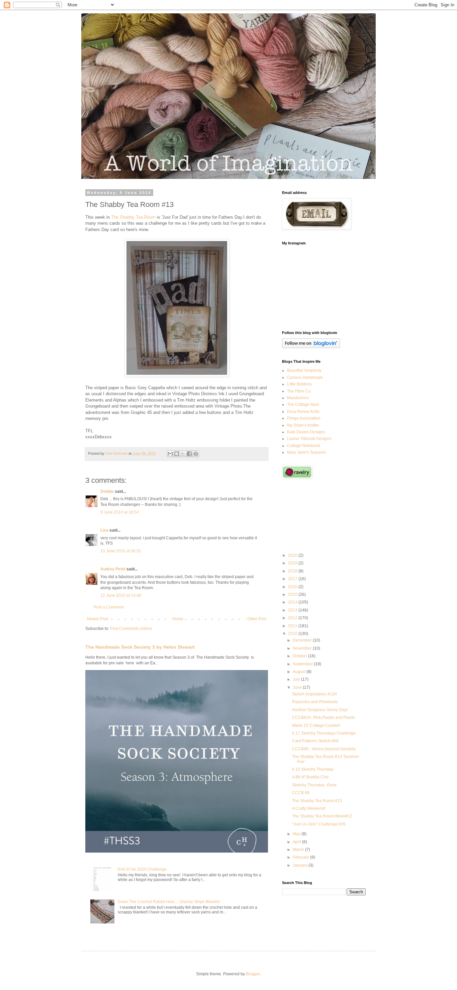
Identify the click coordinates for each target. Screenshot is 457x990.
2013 (293, 610)
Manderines (298, 398)
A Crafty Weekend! (309, 808)
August (299, 671)
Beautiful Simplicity (304, 370)
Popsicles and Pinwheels (315, 701)
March (299, 849)
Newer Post (97, 619)
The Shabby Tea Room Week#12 (322, 816)
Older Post (256, 619)
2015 (293, 594)
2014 (293, 602)
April (297, 842)
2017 (293, 578)
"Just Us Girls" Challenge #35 (319, 824)
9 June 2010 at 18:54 (119, 512)
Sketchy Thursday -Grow (314, 785)
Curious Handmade (305, 377)
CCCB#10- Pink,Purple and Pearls (323, 717)
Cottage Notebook (303, 445)
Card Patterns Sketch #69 (315, 741)
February (301, 857)
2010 (293, 633)
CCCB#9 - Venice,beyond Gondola (324, 749)
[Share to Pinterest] (195, 453)
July (297, 679)
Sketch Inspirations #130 (314, 694)
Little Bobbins (299, 384)
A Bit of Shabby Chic (310, 777)
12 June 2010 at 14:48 (120, 595)
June (298, 687)
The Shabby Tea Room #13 (317, 800)
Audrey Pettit (112, 569)
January (300, 865)
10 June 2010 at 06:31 (120, 551)
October (300, 656)
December (303, 640)
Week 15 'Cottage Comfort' (316, 725)
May (297, 834)
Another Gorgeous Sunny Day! (320, 709)
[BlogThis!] (176, 453)
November (303, 648)
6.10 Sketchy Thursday (313, 769)
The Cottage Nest (303, 404)
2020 (293, 555)
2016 (293, 586)
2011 (293, 626)
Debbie (107, 491)
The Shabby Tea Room (133, 217)
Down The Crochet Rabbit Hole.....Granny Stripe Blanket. (169, 901)
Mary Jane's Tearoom (306, 452)
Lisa (104, 530)
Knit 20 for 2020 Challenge (142, 869)
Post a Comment (109, 607)
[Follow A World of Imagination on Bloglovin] (311, 346)
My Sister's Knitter (303, 425)
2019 (293, 563)
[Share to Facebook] (189, 453)
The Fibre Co (299, 391)
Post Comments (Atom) (131, 628)
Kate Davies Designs (306, 432)
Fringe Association (304, 418)
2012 (293, 618)
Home (177, 619)
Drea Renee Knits (303, 411)
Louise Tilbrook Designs (309, 438)
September (303, 664)
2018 (293, 571)
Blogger (253, 974)
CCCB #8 (300, 792)
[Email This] (170, 453)
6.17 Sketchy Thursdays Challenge (324, 733)
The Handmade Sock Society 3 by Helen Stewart (140, 647)
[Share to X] (183, 453)
